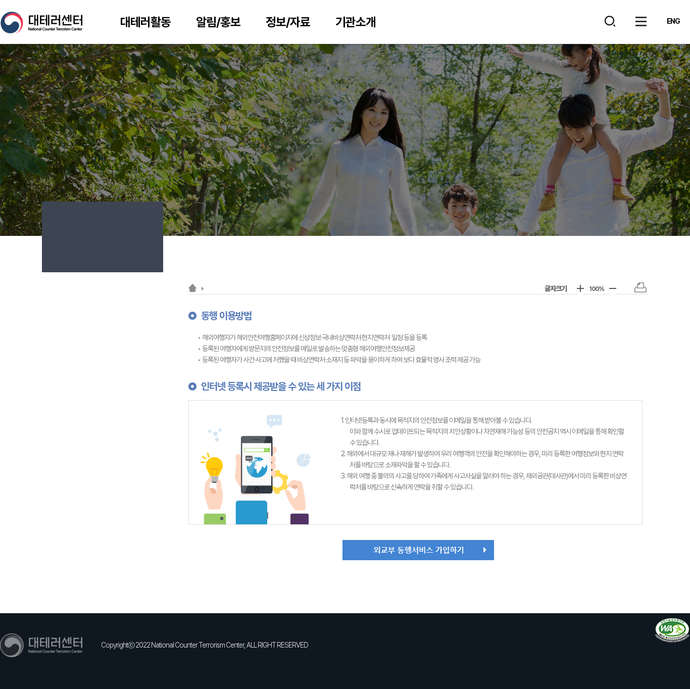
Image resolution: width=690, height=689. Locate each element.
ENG (673, 21)
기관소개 (355, 22)
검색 (609, 21)
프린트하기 (640, 287)
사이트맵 (641, 21)
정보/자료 (288, 22)
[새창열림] (672, 630)
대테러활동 (145, 22)
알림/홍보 (218, 22)
